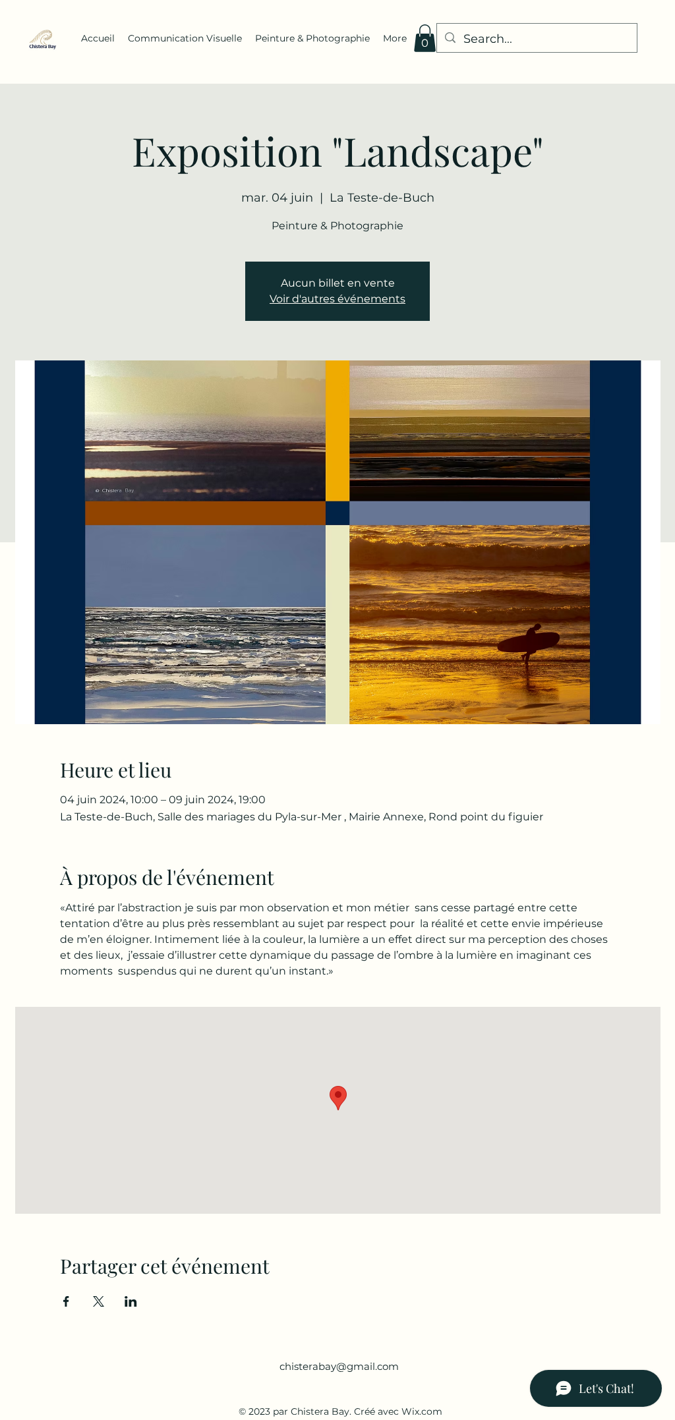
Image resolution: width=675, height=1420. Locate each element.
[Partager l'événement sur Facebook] (66, 1301)
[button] (424, 38)
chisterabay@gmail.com (339, 1366)
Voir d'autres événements (337, 299)
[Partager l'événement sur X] (98, 1301)
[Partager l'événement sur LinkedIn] (131, 1301)
